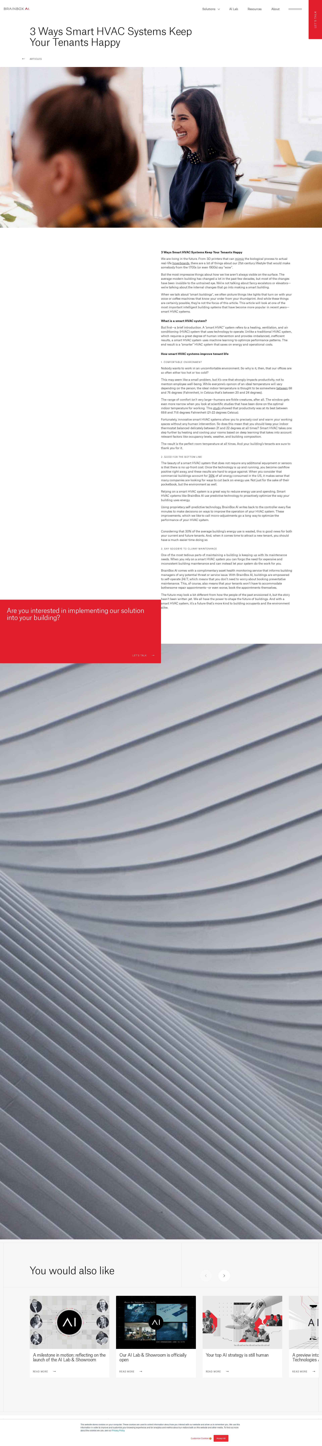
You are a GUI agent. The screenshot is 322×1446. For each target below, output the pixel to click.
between (282, 388)
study (217, 408)
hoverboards (180, 263)
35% (212, 475)
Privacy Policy (118, 1430)
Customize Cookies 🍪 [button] (201, 1438)
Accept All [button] (221, 1438)
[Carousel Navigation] (215, 1276)
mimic (239, 258)
